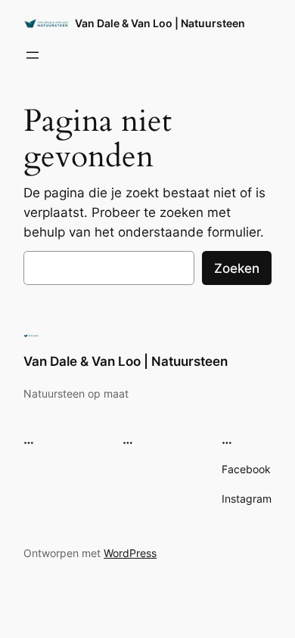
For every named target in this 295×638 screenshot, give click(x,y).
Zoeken (236, 268)
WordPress (130, 553)
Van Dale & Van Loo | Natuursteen (160, 23)
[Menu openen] (32, 55)
